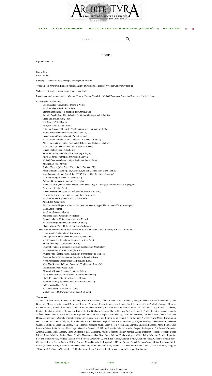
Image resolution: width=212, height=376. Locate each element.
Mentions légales (62, 362)
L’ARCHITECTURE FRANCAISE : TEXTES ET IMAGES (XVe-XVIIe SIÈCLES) (123, 28)
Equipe (154, 362)
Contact (110, 362)
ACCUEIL (42, 28)
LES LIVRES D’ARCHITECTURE (67, 28)
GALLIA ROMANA (172, 28)
